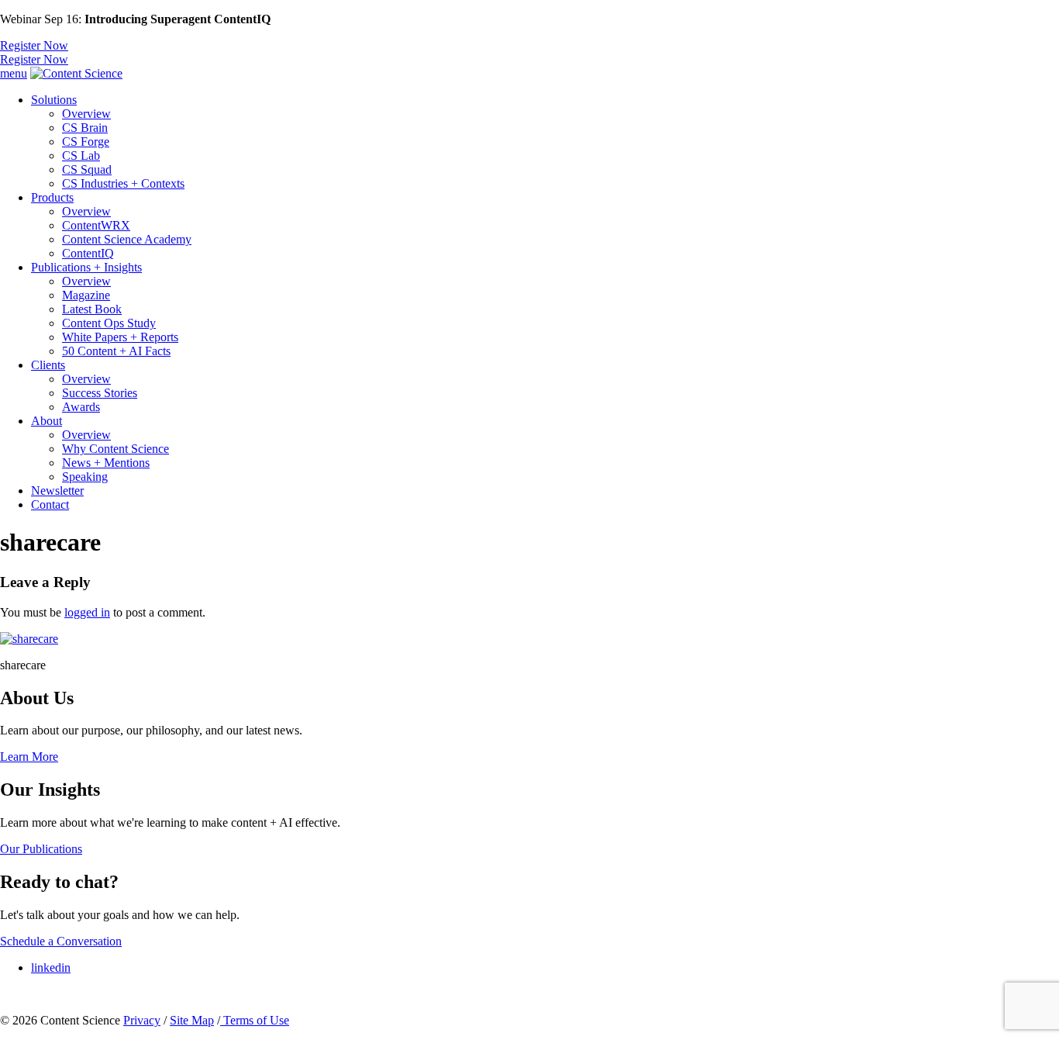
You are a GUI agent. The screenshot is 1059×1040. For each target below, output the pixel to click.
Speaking (85, 476)
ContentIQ (88, 253)
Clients (48, 364)
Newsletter (57, 490)
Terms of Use (254, 1020)
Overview (86, 113)
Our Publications (41, 848)
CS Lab (81, 155)
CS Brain (85, 127)
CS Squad (87, 169)
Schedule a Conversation (61, 941)
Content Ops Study (109, 323)
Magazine (86, 295)
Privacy (141, 1020)
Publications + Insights (86, 267)
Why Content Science (115, 448)
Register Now (34, 45)
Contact (50, 504)
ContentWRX (96, 225)
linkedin (51, 967)
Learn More (29, 756)
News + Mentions (106, 462)
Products (52, 197)
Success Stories (99, 392)
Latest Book (92, 309)
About (46, 420)
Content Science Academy (126, 239)
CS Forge (85, 141)
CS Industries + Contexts (123, 183)
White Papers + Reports (120, 337)
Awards (81, 406)
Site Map (192, 1020)
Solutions (54, 99)
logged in (87, 612)
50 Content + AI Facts (116, 351)
